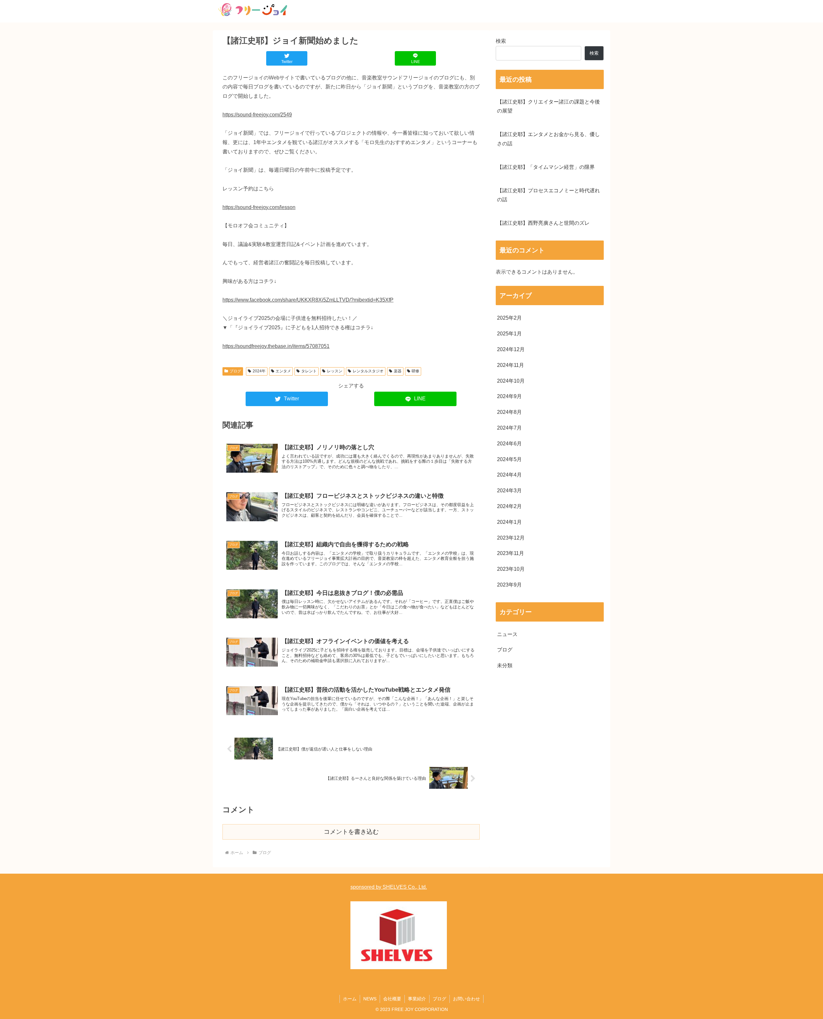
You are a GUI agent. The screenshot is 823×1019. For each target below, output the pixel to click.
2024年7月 (509, 428)
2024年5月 (509, 459)
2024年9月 (509, 396)
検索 (501, 41)
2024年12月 (511, 349)
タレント (309, 371)
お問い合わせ (466, 998)
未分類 (504, 665)
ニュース (507, 634)
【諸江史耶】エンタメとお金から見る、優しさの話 (548, 139)
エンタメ (283, 371)
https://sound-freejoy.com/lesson (258, 207)
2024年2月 (509, 506)
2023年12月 (511, 538)
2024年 (259, 371)
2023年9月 (509, 584)
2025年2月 (509, 318)
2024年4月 (509, 475)
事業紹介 (417, 998)
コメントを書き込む (351, 831)
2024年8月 (509, 412)
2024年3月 (509, 490)
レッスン (334, 371)
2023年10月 (511, 569)
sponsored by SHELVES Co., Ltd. (388, 887)
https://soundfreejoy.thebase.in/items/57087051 (276, 346)
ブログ (235, 371)
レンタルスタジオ (368, 371)
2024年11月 (510, 365)
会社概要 (392, 998)
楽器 (398, 371)
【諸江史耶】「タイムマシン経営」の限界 (546, 167)
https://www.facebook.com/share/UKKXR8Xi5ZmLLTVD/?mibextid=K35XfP (307, 300)
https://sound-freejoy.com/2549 (257, 114)
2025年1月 (509, 333)
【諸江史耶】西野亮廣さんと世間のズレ (543, 223)
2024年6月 (509, 443)
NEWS (369, 998)
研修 (415, 371)
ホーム (350, 998)
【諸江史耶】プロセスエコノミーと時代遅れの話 (548, 195)
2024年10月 (511, 381)
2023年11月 (510, 553)
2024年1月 (509, 522)
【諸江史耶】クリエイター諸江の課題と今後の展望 (548, 106)
